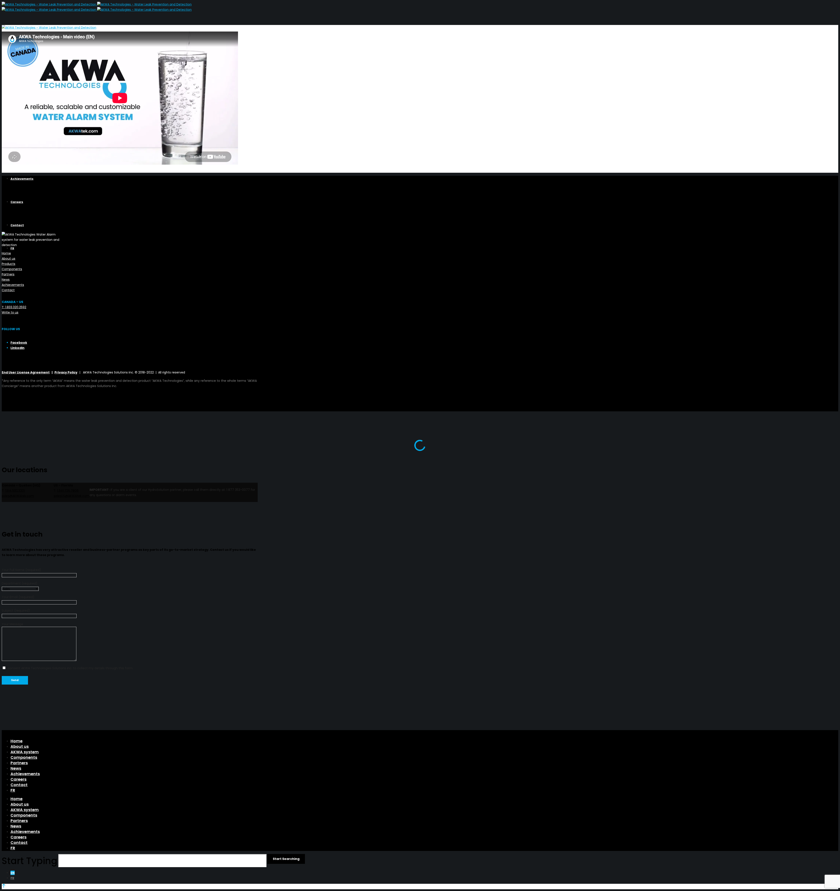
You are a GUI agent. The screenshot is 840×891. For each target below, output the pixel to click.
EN (12, 873)
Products (8, 264)
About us (8, 258)
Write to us (10, 312)
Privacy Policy (65, 372)
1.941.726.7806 (68, 490)
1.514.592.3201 (15, 490)
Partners (8, 274)
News (6, 279)
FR (12, 878)
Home (6, 253)
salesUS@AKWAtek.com (71, 496)
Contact (8, 290)
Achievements (13, 285)
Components (12, 269)
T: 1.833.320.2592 (14, 307)
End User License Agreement (26, 372)
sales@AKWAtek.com (18, 496)
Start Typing (29, 860)
